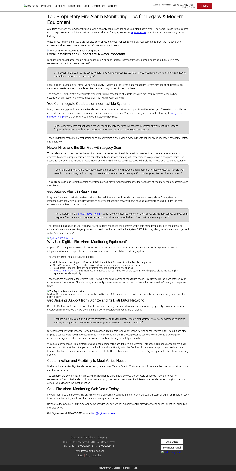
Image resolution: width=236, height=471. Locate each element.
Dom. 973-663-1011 (82, 446)
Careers (112, 5)
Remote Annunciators (64, 270)
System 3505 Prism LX (90, 213)
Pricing (204, 5)
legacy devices (138, 32)
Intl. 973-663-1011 (104, 446)
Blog (86, 5)
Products (46, 5)
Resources (74, 5)
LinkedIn (96, 455)
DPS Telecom (89, 437)
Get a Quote (172, 441)
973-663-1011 (187, 4)
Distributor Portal (172, 447)
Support (156, 5)
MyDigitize (166, 5)
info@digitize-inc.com (103, 413)
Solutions (59, 5)
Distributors (98, 5)
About (81, 455)
